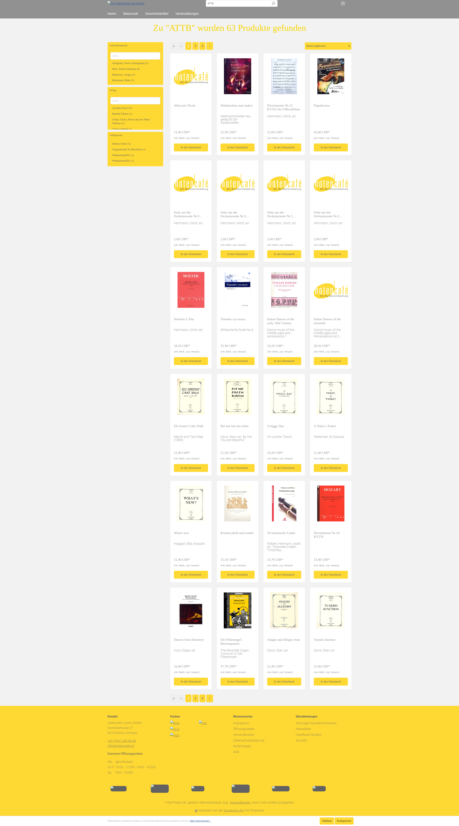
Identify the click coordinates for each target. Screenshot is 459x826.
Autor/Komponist (118, 45)
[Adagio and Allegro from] (284, 612)
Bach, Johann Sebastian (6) (126, 69)
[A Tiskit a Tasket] (331, 398)
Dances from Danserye (189, 639)
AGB (236, 752)
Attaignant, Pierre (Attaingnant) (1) (130, 63)
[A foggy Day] (284, 398)
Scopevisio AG (234, 810)
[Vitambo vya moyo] (238, 291)
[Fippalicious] (331, 78)
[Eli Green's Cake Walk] (191, 398)
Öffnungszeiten (244, 729)
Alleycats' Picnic (185, 105)
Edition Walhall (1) (122, 129)
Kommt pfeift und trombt (237, 533)
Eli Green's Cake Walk (189, 426)
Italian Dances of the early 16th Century (280, 321)
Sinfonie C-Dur (184, 319)
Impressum (241, 723)
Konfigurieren (344, 821)
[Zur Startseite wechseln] (126, 3)
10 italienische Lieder (281, 533)
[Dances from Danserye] (191, 612)
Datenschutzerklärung (248, 740)
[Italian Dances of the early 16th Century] (284, 291)
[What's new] (191, 505)
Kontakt (301, 740)
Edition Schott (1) (121, 143)
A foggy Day (275, 426)
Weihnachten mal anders (236, 105)
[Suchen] (273, 3)
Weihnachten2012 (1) (123, 155)
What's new (181, 533)
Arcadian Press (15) (122, 108)
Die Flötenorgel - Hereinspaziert (232, 641)
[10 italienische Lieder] (284, 505)
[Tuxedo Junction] (331, 612)
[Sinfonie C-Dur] (191, 291)
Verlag (113, 90)
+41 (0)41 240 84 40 (122, 741)
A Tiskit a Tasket (325, 426)
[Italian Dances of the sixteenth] (331, 291)
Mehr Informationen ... (200, 821)
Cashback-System (309, 734)
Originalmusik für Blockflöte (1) (129, 149)
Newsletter (303, 729)
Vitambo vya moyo (233, 319)
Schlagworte (116, 135)
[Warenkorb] (349, 3)
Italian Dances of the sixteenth (327, 321)
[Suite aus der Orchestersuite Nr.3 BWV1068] (191, 185)
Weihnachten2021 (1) (123, 160)
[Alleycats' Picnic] (191, 78)
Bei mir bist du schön (235, 426)
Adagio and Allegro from (283, 639)
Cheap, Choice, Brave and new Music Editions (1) (131, 121)
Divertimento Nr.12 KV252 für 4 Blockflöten (283, 107)
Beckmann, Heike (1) (123, 80)
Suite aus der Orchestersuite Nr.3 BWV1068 (186, 214)
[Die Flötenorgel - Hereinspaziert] (238, 612)
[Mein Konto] (343, 3)
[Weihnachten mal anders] (238, 78)
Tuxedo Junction (324, 639)
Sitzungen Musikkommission (316, 723)
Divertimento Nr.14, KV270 (327, 534)
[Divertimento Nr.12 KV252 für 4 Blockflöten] (284, 78)
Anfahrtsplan (242, 746)
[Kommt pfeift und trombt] (238, 505)
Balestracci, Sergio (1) (123, 74)
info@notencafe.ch (121, 746)
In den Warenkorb (191, 147)
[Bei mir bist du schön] (238, 398)
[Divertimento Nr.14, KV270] (331, 505)
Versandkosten (243, 734)
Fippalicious (322, 105)
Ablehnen (327, 821)
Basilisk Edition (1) (122, 113)
